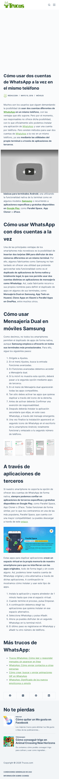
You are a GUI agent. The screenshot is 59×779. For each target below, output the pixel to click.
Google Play (13, 208)
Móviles (40, 96)
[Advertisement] (29, 40)
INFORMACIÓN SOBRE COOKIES (16, 776)
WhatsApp (9, 112)
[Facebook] (10, 695)
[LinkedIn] (49, 695)
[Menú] (54, 5)
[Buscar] (49, 5)
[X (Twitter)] (23, 695)
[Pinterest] (36, 695)
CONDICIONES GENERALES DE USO (18, 772)
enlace (24, 521)
